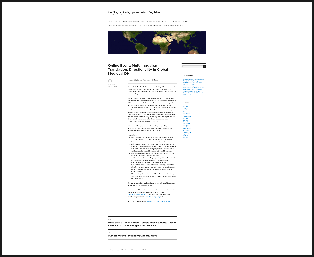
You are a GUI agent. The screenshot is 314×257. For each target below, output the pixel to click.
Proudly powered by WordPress (140, 250)
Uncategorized (112, 89)
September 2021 (187, 116)
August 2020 (186, 134)
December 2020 (187, 127)
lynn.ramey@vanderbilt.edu (137, 194)
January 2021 (186, 125)
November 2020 (187, 128)
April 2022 (185, 110)
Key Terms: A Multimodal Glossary (150, 25)
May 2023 (185, 108)
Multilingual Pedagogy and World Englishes (134, 12)
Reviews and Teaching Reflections (158, 22)
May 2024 (185, 106)
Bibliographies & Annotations (173, 25)
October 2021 (186, 115)
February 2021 (186, 123)
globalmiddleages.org (153, 197)
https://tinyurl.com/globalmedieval (158, 201)
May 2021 (185, 118)
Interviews (176, 22)
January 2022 (186, 113)
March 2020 (186, 139)
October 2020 (186, 130)
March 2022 (186, 111)
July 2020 (185, 135)
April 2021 (185, 120)
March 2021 (186, 122)
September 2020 (187, 132)
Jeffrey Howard (112, 84)
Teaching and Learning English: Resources (122, 25)
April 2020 (185, 137)
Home (110, 22)
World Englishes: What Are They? (133, 22)
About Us (117, 22)
